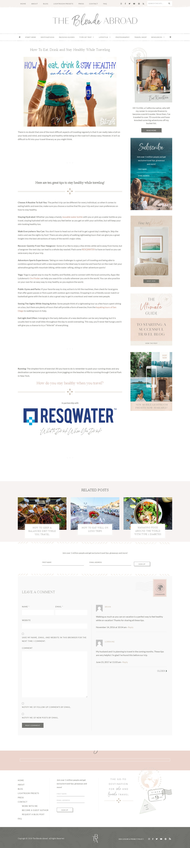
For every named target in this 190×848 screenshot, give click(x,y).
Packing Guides (67, 37)
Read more (151, 130)
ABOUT (21, 785)
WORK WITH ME (30, 806)
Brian (108, 607)
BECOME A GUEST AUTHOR (35, 810)
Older (161, 671)
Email (59, 607)
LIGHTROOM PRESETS (28, 793)
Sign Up (151, 184)
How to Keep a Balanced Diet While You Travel (42, 531)
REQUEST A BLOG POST (33, 814)
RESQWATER (88, 249)
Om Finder (35, 278)
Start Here (30, 37)
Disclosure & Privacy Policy (131, 839)
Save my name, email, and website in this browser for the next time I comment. (54, 639)
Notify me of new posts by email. (40, 718)
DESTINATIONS (47, 37)
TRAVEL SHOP (140, 37)
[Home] (19, 37)
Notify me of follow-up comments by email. (46, 707)
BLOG (20, 789)
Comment (27, 648)
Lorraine (110, 642)
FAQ (20, 819)
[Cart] (170, 37)
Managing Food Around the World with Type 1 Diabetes (148, 531)
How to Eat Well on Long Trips (95, 529)
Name (25, 607)
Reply (130, 627)
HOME (21, 780)
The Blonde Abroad (95, 20)
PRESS (21, 797)
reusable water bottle (72, 217)
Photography (123, 37)
